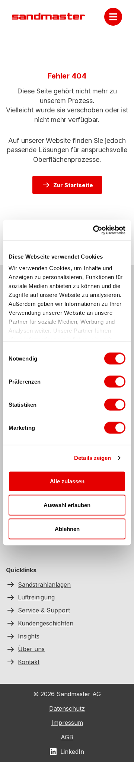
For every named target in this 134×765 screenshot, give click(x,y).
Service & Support (44, 610)
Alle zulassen (67, 481)
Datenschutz (67, 708)
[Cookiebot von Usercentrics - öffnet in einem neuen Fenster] (94, 230)
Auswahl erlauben (67, 505)
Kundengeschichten (45, 623)
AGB (67, 737)
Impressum (67, 723)
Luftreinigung (36, 597)
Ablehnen (67, 528)
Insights (28, 636)
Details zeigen (92, 458)
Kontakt (28, 662)
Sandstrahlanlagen (44, 584)
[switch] (114, 381)
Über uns (31, 649)
